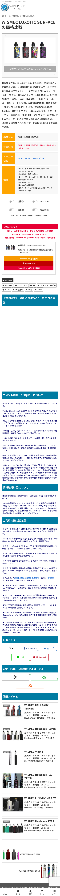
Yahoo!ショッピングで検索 (29, 268)
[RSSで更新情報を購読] (30, 685)
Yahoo (21, 209)
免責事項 (51, 578)
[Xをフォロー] (16, 677)
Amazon (44, 201)
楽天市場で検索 (29, 263)
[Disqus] (30, 350)
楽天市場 (44, 209)
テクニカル (23, 285)
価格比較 (19, 289)
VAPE (7, 289)
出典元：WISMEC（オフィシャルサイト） (29, 69)
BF (34, 285)
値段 (30, 289)
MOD (40, 289)
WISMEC (8, 280)
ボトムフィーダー (48, 285)
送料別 (21, 201)
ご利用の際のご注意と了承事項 (26, 578)
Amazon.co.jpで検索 (29, 258)
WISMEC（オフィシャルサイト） (30, 158)
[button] (53, 615)
